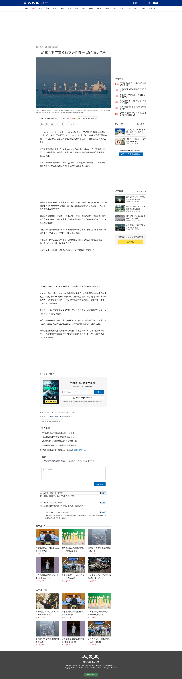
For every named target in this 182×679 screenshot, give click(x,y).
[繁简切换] (72, 124)
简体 (46, 3)
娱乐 (121, 8)
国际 (55, 8)
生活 (136, 8)
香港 (76, 8)
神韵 (143, 8)
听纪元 (99, 8)
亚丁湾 (54, 412)
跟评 (103, 493)
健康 (84, 8)
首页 (26, 8)
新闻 (41, 47)
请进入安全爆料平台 (130, 154)
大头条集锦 (54, 416)
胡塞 (47, 412)
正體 (42, 3)
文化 (128, 8)
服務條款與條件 (90, 401)
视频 (91, 8)
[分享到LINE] (47, 124)
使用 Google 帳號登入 (84, 398)
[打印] (62, 124)
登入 (156, 3)
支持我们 (130, 242)
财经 (107, 8)
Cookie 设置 (91, 674)
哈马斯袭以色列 (66, 416)
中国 (40, 8)
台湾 (69, 8)
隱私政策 (98, 401)
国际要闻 (48, 47)
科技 (114, 8)
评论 (62, 8)
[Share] (37, 553)
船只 (67, 412)
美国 (47, 8)
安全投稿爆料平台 (78, 450)
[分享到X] (52, 124)
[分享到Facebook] (42, 124)
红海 (61, 412)
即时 (33, 8)
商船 (73, 412)
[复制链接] (57, 124)
